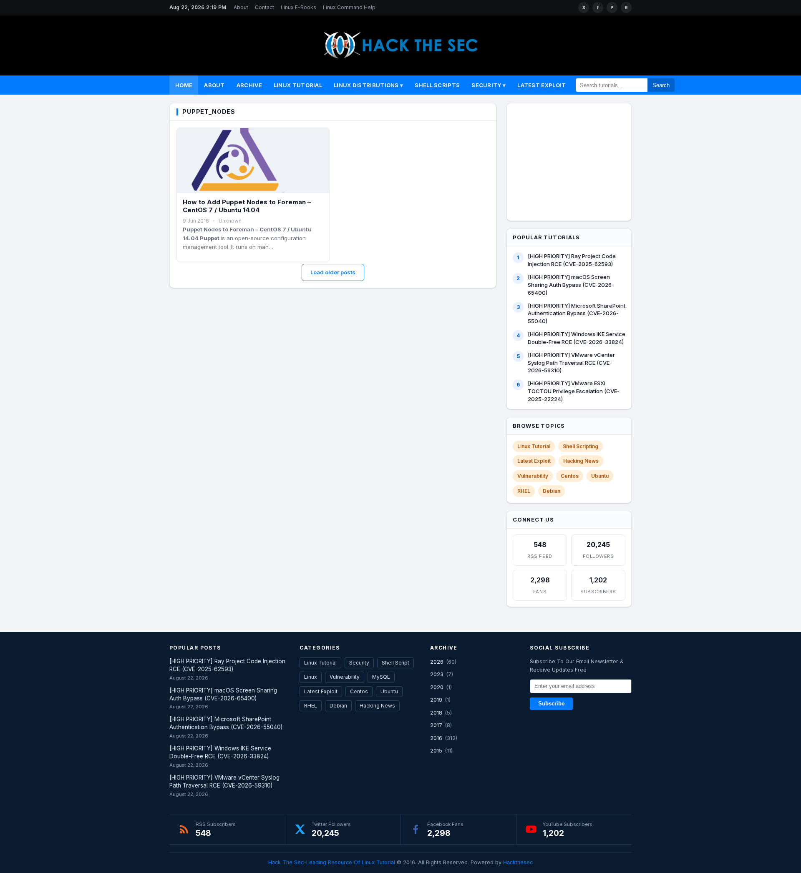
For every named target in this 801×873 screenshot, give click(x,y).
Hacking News (581, 461)
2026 (436, 661)
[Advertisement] (574, 160)
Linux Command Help (349, 7)
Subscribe (551, 704)
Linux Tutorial (298, 85)
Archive (249, 85)
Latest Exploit (541, 85)
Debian (551, 491)
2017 (436, 725)
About (241, 7)
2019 (436, 699)
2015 (436, 750)
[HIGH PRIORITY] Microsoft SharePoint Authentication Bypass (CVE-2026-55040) (576, 313)
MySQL (381, 677)
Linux (310, 677)
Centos (570, 476)
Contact (264, 7)
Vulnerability (532, 476)
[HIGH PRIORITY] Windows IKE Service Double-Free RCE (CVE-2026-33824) (576, 338)
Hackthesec (518, 862)
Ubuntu (600, 476)
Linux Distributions (366, 85)
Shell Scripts (437, 85)
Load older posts (332, 272)
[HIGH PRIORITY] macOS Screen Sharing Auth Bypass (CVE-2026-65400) (571, 284)
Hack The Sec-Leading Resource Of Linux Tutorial (331, 862)
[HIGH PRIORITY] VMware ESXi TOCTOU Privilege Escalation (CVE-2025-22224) (574, 391)
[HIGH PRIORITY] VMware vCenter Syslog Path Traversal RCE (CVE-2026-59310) (571, 362)
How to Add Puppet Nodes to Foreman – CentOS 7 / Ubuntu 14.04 (247, 206)
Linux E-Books (298, 7)
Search (661, 85)
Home (183, 85)
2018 (436, 712)
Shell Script (395, 663)
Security (486, 85)
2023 (436, 674)
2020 (436, 687)
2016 (436, 738)
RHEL (523, 491)
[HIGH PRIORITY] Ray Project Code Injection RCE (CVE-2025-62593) (572, 260)
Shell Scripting (580, 446)
